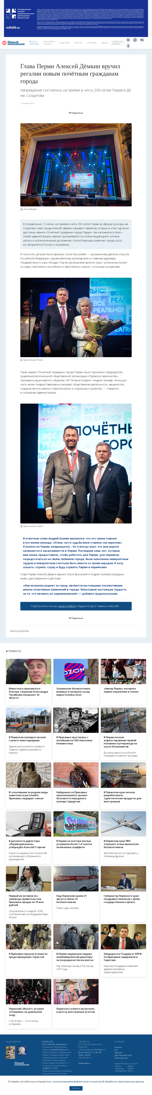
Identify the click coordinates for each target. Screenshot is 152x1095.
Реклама (118, 1047)
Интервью (92, 43)
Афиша (104, 43)
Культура (78, 43)
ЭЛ (49, 1068)
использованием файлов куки (70, 1081)
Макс (121, 1055)
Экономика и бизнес (49, 42)
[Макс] (135, 40)
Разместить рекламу (117, 42)
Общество (64, 43)
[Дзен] (128, 40)
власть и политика (19, 631)
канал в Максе (67, 606)
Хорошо (76, 1088)
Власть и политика (34, 42)
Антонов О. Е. (100, 1049)
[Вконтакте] (142, 40)
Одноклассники (121, 1058)
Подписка (118, 1052)
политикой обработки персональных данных (117, 1081)
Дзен (116, 1055)
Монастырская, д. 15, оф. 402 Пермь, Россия (90, 1053)
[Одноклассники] (128, 46)
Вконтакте (128, 1055)
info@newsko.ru (84, 1063)
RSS (116, 1050)
